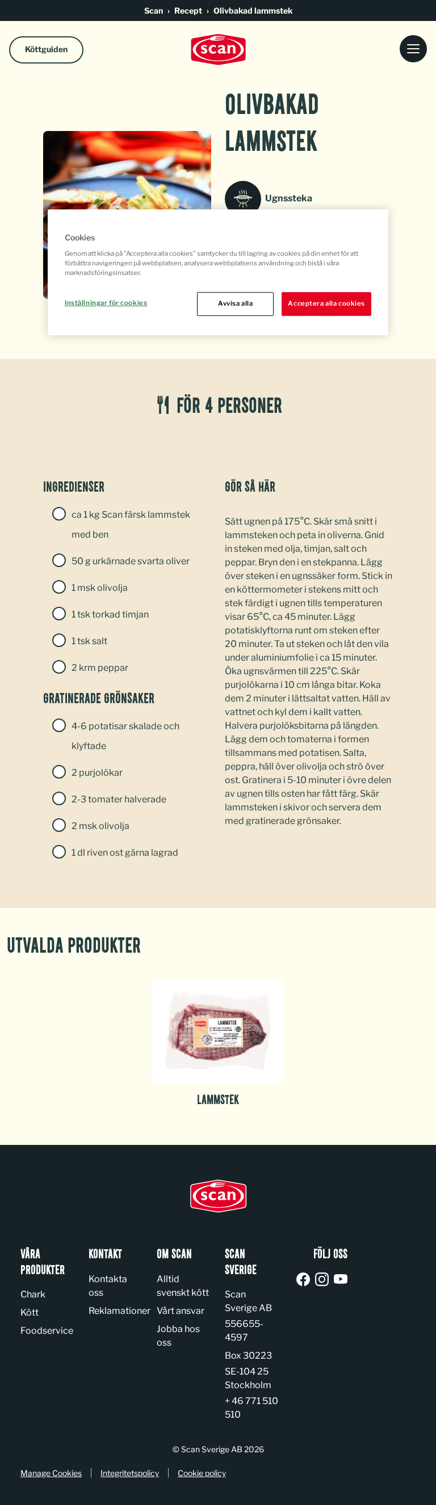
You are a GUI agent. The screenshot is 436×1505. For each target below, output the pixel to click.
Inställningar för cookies (106, 303)
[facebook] (305, 1280)
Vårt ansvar (180, 1310)
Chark (32, 1294)
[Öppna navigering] (413, 49)
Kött (29, 1312)
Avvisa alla (235, 303)
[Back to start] (218, 50)
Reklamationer (119, 1310)
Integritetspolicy (129, 1473)
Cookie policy (202, 1473)
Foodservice (46, 1330)
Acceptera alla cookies (326, 303)
